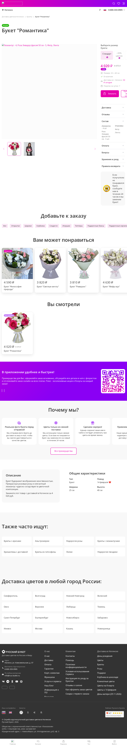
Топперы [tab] (79, 226)
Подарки (101, 673)
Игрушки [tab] (66, 226)
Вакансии (49, 696)
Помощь (70, 660)
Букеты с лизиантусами (108, 541)
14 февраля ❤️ (104, 482)
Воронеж (39, 606)
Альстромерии (42, 541)
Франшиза (49, 677)
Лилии (69, 552)
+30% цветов (119, 54)
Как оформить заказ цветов (79, 689)
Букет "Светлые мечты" (48, 284)
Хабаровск (102, 617)
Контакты (70, 656)
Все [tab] (4, 226)
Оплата (47, 664)
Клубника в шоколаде (107, 677)
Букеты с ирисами (12, 541)
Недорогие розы (74, 541)
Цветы (100, 660)
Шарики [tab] (28, 226)
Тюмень (101, 606)
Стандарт (106, 53)
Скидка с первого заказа (77, 693)
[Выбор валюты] (99, 9)
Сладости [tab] (54, 226)
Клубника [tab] (41, 226)
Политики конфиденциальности (76, 666)
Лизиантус (106, 126)
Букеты (100, 664)
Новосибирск (72, 617)
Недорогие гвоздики (107, 552)
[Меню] (123, 3)
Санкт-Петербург (12, 617)
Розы (99, 668)
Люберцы (71, 606)
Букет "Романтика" (13, 333)
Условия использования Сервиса (77, 673)
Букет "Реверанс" (78, 284)
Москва (38, 628)
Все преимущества (63, 451)
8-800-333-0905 (11, 669)
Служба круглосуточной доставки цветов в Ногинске (27, 719)
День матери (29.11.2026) (109, 694)
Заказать (112, 93)
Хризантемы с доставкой (16, 552)
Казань (69, 628)
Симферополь (10, 595)
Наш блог (49, 685)
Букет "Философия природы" (12, 270)
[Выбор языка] (104, 9)
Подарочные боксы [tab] (96, 226)
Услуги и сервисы (52, 681)
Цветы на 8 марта (105, 685)
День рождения (104, 656)
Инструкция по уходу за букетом (77, 679)
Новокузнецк (103, 628)
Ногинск (8, 10)
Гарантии (48, 668)
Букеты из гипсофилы (45, 552)
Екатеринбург (41, 617)
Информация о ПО (51, 691)
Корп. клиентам (52, 673)
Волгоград (40, 595)
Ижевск (7, 628)
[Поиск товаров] (113, 3)
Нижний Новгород (75, 595)
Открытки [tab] (15, 226)
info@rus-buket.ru (12, 675)
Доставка (48, 660)
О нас (47, 656)
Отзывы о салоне (74, 685)
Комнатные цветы (106, 681)
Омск (6, 606)
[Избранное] (118, 3)
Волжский (102, 595)
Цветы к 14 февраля (106, 689)
